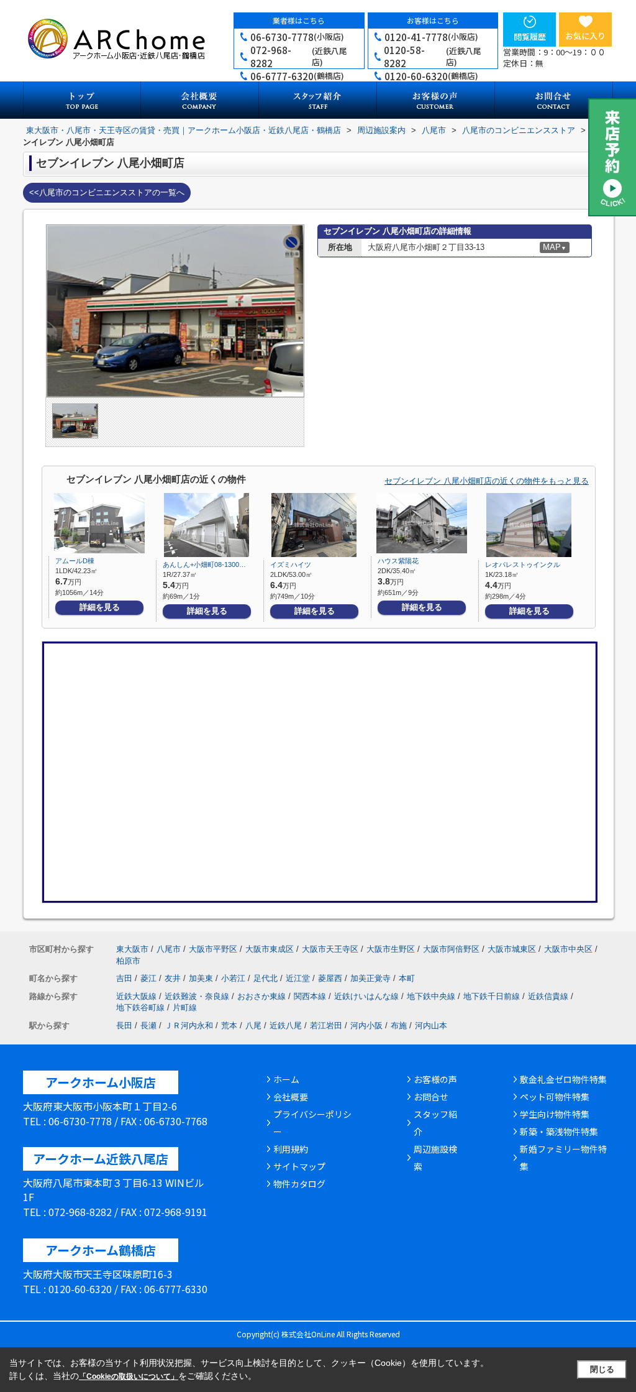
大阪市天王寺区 (330, 949)
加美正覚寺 (370, 978)
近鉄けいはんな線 (366, 996)
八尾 (253, 1025)
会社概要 (290, 1096)
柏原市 (128, 961)
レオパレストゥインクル (522, 564)
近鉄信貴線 (548, 996)
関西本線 (310, 996)
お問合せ (431, 1096)
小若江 (233, 978)
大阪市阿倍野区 (451, 949)
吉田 (124, 978)
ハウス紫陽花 (398, 561)
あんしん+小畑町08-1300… (204, 564)
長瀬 (148, 1025)
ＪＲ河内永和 (189, 1025)
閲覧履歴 (530, 36)
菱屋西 (330, 978)
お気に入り (585, 36)
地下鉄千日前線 (491, 996)
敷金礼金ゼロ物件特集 (563, 1079)
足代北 (265, 978)
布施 (399, 1025)
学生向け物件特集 (554, 1114)
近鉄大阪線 (136, 996)
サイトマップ (299, 1166)
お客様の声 (435, 1079)
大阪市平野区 (213, 949)
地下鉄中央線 (431, 996)
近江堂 (298, 978)
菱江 (148, 978)
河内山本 (431, 1025)
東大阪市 (132, 949)
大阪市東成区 (269, 949)
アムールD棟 (74, 561)
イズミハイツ (290, 564)
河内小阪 (366, 1025)
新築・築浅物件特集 (559, 1131)
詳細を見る (100, 607)
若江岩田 (326, 1025)
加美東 (201, 978)
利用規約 (290, 1149)
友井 (173, 978)
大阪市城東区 (512, 949)
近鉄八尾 (286, 1025)
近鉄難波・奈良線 (197, 996)
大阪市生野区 (390, 949)
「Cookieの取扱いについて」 (128, 1376)
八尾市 (169, 949)
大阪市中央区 (568, 949)
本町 (407, 978)
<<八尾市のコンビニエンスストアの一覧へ (106, 192)
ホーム (286, 1079)
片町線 (185, 1007)
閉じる (602, 1369)
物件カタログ (299, 1184)
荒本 (229, 1025)
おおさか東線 (261, 996)
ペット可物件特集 (554, 1096)
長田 (124, 1025)
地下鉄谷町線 (140, 1007)
